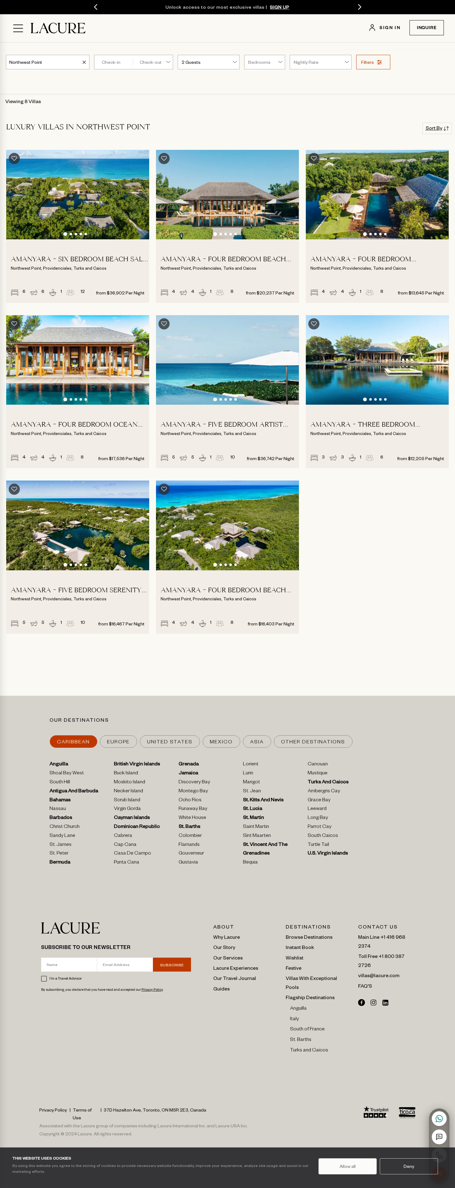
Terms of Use (82, 1114)
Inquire (427, 28)
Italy (294, 1019)
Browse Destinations (309, 936)
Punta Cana (126, 863)
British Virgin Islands (137, 765)
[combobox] (26, 61)
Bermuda (60, 863)
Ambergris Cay (324, 791)
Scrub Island (127, 800)
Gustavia (188, 863)
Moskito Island (129, 782)
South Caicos (323, 836)
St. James (61, 845)
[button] (65, 234)
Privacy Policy (152, 989)
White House (192, 818)
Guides (221, 988)
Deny (409, 1166)
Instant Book (300, 947)
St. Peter (59, 854)
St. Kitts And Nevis (263, 800)
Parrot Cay (320, 827)
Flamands (189, 845)
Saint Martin (256, 827)
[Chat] (439, 1136)
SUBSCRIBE (172, 964)
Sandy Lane (62, 836)
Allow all (348, 1166)
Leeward (317, 809)
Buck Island (126, 774)
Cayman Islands (132, 818)
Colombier (190, 836)
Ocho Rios (190, 800)
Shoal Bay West (67, 774)
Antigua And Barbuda (74, 791)
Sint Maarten (257, 836)
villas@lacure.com (378, 975)
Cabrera (123, 836)
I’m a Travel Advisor (66, 978)
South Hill (60, 782)
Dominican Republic (137, 827)
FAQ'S (365, 985)
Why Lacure (226, 936)
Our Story (224, 947)
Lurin (248, 774)
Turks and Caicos (309, 1051)
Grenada (189, 765)
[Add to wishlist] (14, 158)
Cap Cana (125, 845)
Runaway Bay (193, 809)
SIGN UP (279, 7)
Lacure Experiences (235, 967)
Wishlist (294, 957)
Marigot (251, 782)
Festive (293, 967)
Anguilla (59, 765)
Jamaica (188, 774)
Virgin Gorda (127, 809)
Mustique (317, 774)
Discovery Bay (194, 782)
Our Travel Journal (234, 978)
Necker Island (128, 791)
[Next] (359, 7)
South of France (307, 1030)
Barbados (61, 818)
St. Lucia (252, 809)
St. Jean (252, 791)
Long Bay (318, 818)
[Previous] (95, 7)
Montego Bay (193, 791)
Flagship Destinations (310, 997)
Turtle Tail (318, 845)
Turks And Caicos (328, 782)
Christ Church (65, 827)
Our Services (228, 957)
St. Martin (253, 818)
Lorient (250, 765)
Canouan (318, 765)
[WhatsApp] (439, 1118)
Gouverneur (191, 854)
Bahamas (60, 800)
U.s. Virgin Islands (328, 854)
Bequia (250, 863)
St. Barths (189, 827)
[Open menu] (18, 28)
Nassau (58, 809)
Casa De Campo (132, 854)
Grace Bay (319, 800)
